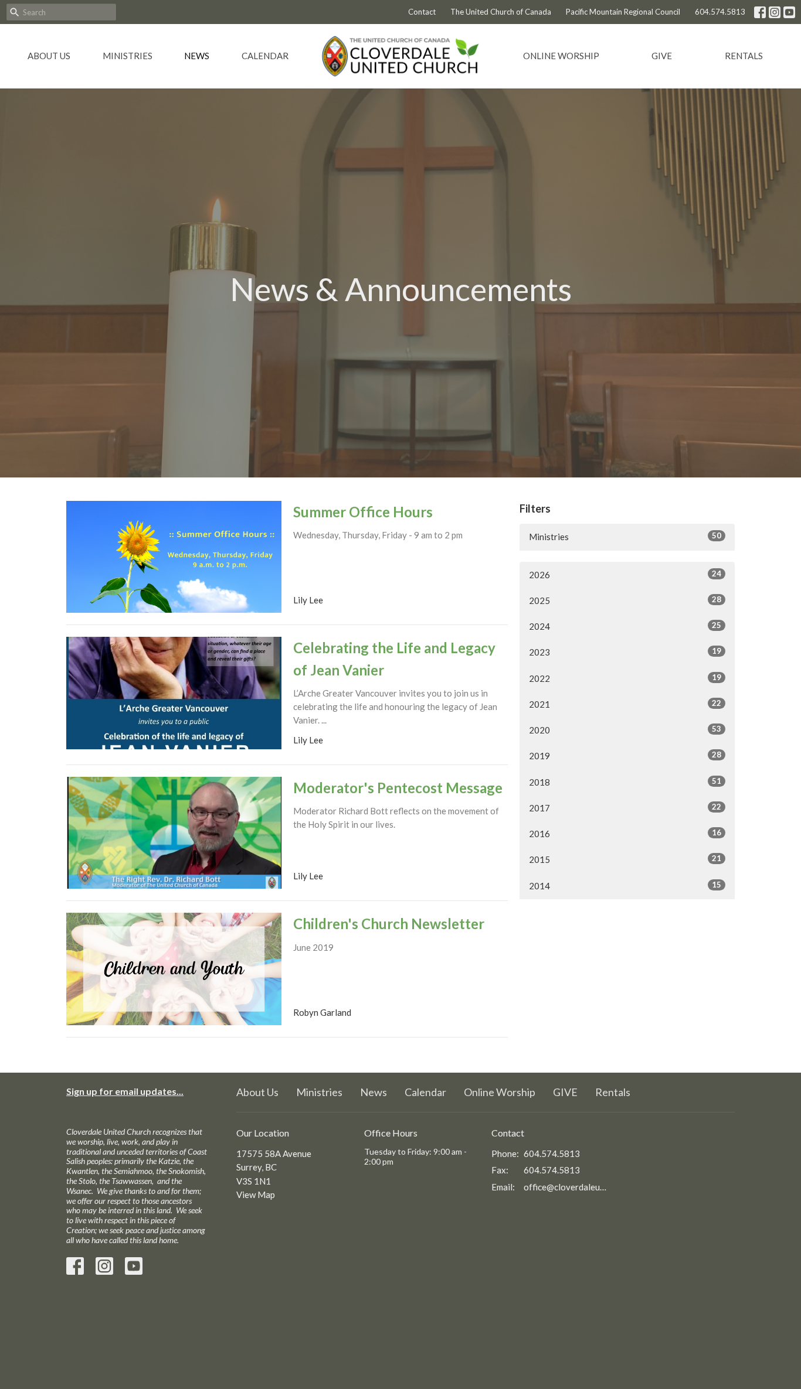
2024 (625, 626)
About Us (49, 55)
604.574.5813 (720, 11)
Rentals (744, 55)
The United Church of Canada (500, 11)
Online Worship (561, 55)
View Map (255, 1194)
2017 (625, 807)
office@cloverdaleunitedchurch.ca (565, 1187)
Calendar (265, 55)
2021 (625, 703)
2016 (625, 833)
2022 (625, 678)
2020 (625, 729)
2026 (625, 574)
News (196, 55)
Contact (422, 11)
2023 (625, 651)
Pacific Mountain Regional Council (623, 11)
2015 (625, 859)
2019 (625, 755)
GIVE (661, 55)
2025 (625, 600)
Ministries (127, 55)
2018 (625, 781)
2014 (625, 885)
